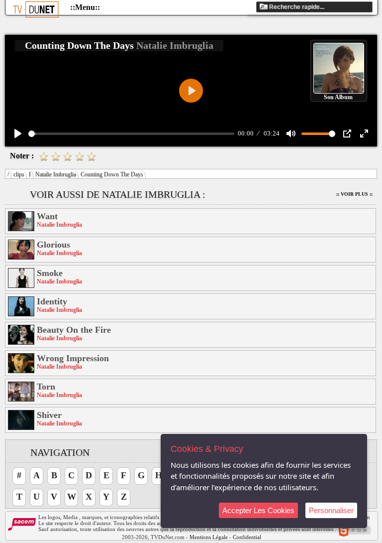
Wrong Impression (73, 358)
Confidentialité (250, 537)
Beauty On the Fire (74, 330)
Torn (46, 387)
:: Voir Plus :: (354, 194)
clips (18, 174)
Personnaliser (331, 510)
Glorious (53, 245)
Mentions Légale (209, 537)
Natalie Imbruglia (55, 174)
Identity (52, 301)
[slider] (131, 133)
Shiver (49, 415)
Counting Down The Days (112, 174)
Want (47, 216)
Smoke (50, 273)
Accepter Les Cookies (258, 510)
